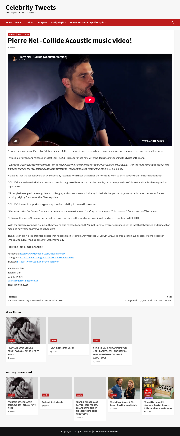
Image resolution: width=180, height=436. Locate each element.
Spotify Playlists (58, 22)
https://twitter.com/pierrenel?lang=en (38, 261)
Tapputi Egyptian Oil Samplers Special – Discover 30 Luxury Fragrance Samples (158, 405)
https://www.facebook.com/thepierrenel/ (42, 253)
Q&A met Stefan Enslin (62, 348)
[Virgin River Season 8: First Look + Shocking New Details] (124, 388)
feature (11, 34)
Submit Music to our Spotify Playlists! (88, 22)
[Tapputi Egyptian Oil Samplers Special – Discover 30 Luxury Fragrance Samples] (158, 388)
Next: (148, 298)
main (19, 34)
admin (12, 48)
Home (9, 22)
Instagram (42, 22)
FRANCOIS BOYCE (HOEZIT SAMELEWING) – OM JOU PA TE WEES (23, 351)
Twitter (29, 22)
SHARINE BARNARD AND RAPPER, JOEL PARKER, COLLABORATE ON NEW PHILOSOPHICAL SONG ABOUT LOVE (110, 353)
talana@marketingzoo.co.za (23, 280)
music (27, 34)
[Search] (172, 22)
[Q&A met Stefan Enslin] (68, 330)
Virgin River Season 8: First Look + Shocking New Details (123, 404)
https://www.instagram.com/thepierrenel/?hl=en (47, 257)
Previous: (35, 298)
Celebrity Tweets (31, 7)
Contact (19, 22)
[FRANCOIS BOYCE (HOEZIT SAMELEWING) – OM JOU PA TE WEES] (26, 330)
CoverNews (99, 431)
